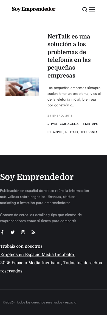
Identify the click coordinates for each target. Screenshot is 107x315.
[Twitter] (12, 232)
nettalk (71, 132)
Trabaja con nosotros (21, 246)
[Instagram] (23, 232)
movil (58, 132)
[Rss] (33, 232)
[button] (85, 9)
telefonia (89, 132)
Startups (90, 124)
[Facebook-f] (2, 232)
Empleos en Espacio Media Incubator (37, 254)
